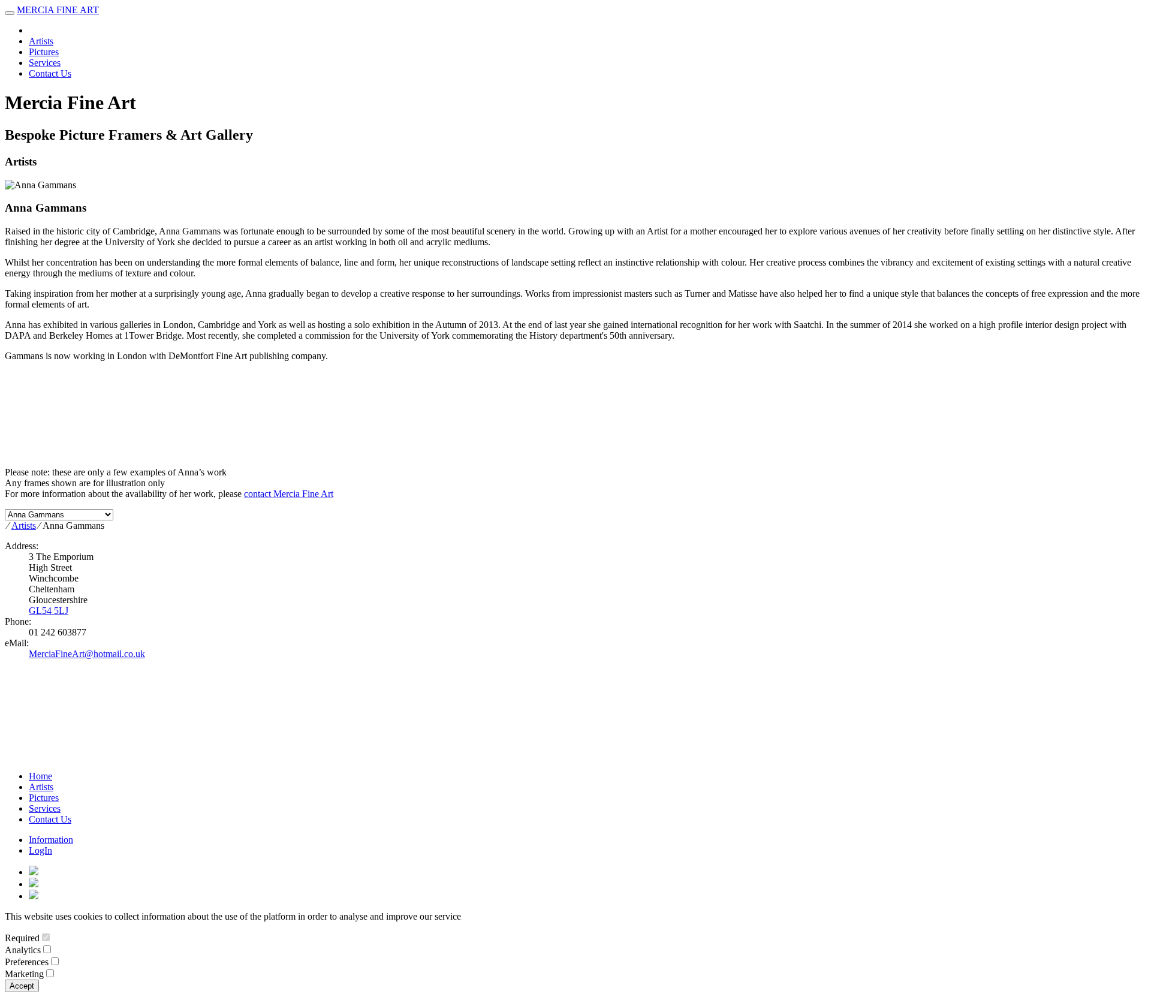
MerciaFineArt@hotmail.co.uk (87, 654)
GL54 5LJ (48, 611)
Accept (22, 985)
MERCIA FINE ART (58, 10)
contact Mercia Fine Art (288, 494)
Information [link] (51, 840)
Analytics (23, 950)
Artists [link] (41, 41)
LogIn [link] (40, 850)
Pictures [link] (44, 52)
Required (22, 938)
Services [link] (45, 63)
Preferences (27, 962)
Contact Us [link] (50, 73)
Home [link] (40, 776)
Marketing (24, 974)
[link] (33, 872)
